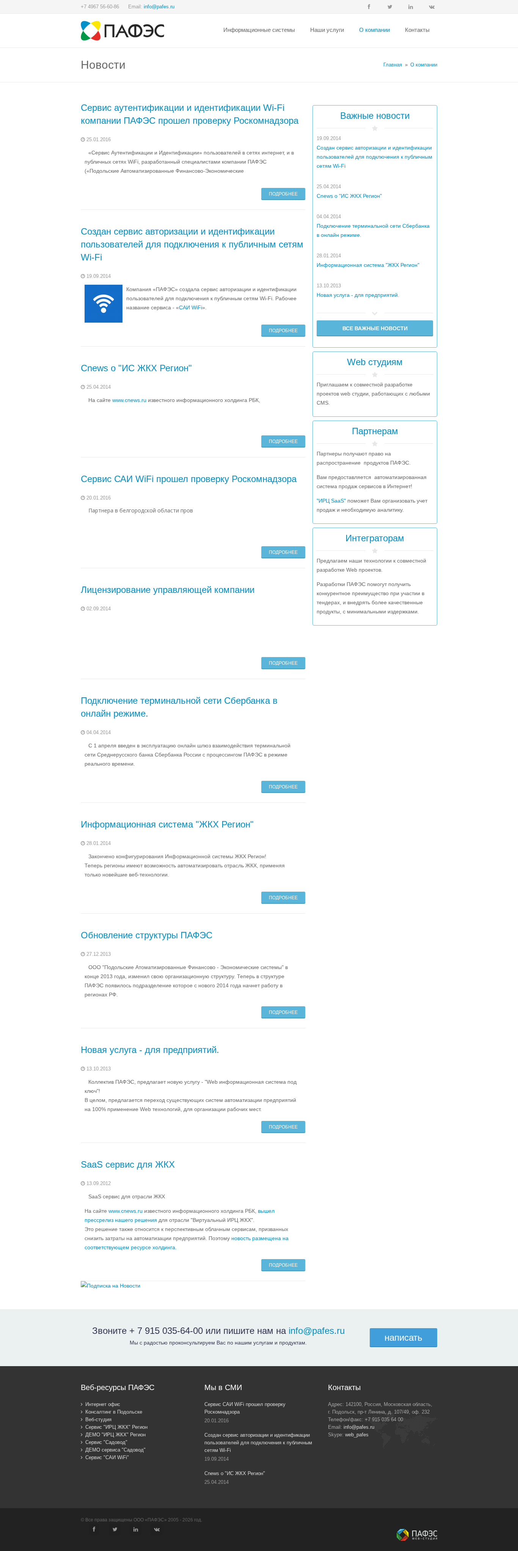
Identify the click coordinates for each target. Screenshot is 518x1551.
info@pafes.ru (159, 6)
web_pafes (357, 1435)
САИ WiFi (190, 307)
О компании (423, 65)
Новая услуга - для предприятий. (150, 1050)
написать (403, 1337)
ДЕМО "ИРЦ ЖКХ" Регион (115, 1435)
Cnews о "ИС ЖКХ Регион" (136, 368)
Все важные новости (375, 328)
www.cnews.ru (129, 400)
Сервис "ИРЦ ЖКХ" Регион (116, 1427)
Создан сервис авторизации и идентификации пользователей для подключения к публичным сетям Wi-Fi (192, 244)
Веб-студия (98, 1419)
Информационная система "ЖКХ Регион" (167, 824)
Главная (392, 65)
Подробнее (283, 194)
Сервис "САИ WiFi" (107, 1457)
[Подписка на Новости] (110, 1286)
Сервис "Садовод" (106, 1442)
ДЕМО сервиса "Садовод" (115, 1450)
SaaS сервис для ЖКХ (128, 1164)
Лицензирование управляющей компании (167, 590)
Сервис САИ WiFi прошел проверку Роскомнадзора (189, 479)
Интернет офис (102, 1404)
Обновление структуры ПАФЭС (146, 935)
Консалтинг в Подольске (113, 1412)
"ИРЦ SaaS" (331, 501)
